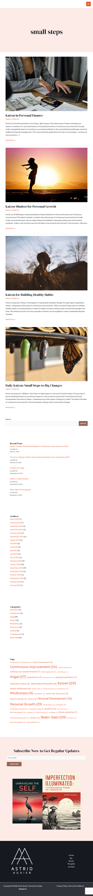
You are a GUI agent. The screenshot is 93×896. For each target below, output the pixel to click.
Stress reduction (68, 712)
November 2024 (16, 530)
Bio (71, 858)
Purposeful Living (36, 709)
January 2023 (15, 585)
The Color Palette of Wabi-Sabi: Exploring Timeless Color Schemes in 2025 (40, 457)
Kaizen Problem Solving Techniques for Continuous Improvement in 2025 (39, 446)
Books (71, 861)
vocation (35, 718)
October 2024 (15, 533)
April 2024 (14, 554)
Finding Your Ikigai (17, 468)
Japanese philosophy (44, 683)
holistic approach (48, 672)
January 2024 (15, 564)
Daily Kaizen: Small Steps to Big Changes (34, 385)
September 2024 (17, 537)
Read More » (11, 140)
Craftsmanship (65, 667)
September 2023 (17, 578)
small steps (53, 712)
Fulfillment (15, 672)
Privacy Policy (62, 886)
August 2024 (15, 540)
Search (8, 419)
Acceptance (16, 662)
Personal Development (55, 698)
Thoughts (71, 864)
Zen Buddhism (33, 722)
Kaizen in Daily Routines (19, 479)
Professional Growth (19, 709)
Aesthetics (14, 610)
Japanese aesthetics (66, 677)
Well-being (71, 718)
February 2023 (15, 582)
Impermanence (48, 677)
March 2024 (14, 558)
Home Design (62, 672)
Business (27, 662)
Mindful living (63, 689)
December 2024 (16, 526)
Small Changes (42, 712)
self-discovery (62, 709)
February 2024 (15, 561)
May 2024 (13, 551)
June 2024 (14, 547)
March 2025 (14, 519)
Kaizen (8, 119)
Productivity (49, 705)
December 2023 (16, 568)
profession (61, 705)
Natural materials (18, 699)
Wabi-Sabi (14, 638)
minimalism (39, 694)
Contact (71, 867)
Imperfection (34, 677)
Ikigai (12, 617)
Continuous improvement (33, 667)
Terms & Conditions (76, 886)
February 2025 (15, 523)
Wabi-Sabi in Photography (20, 490)
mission (50, 694)
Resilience (50, 709)
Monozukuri (14, 627)
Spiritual (13, 631)
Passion (32, 699)
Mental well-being (50, 689)
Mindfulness (15, 624)
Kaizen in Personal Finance (24, 115)
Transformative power (19, 718)
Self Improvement (18, 712)
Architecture (15, 613)
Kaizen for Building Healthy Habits (29, 295)
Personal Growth (26, 704)
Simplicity (31, 712)
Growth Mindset (31, 672)
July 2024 (13, 544)
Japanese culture (20, 684)
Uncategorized (16, 634)
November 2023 (16, 571)
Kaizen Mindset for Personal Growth (31, 206)
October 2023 (15, 575)
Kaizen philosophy (20, 688)
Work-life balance (18, 722)
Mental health (37, 689)
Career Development (43, 662)
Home (71, 855)
